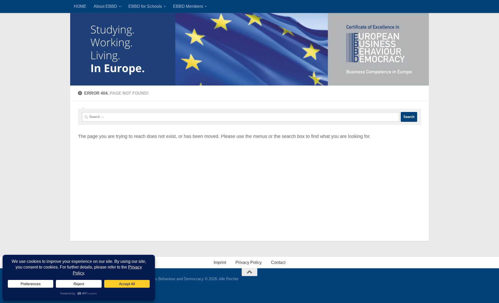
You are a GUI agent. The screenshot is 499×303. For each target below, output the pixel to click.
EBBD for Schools (145, 6)
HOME (80, 6)
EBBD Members (188, 6)
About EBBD (105, 6)
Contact (278, 262)
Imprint (220, 262)
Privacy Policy (248, 262)
